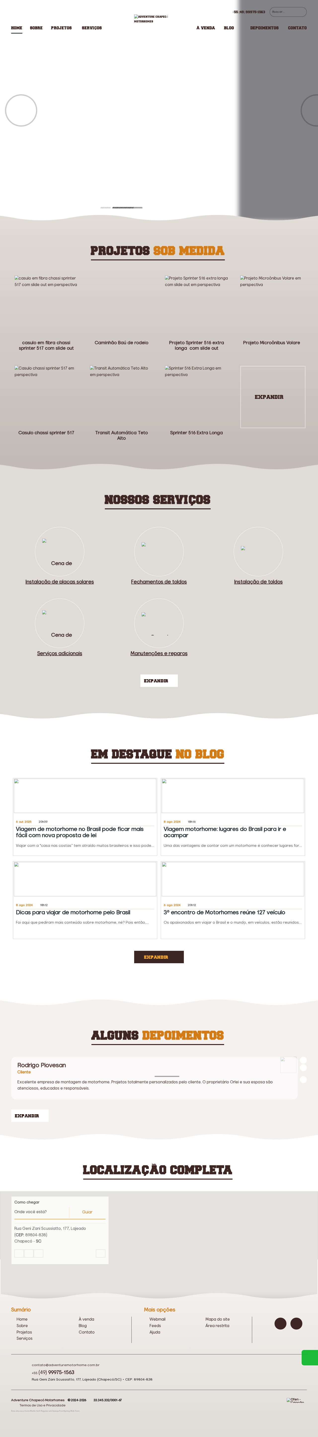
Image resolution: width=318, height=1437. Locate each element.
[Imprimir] (100, 1253)
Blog (229, 28)
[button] (159, 1233)
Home (16, 28)
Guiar (87, 1212)
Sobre (36, 28)
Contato (297, 28)
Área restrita (217, 1326)
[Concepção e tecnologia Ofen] (297, 1400)
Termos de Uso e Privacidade (43, 1405)
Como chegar (27, 1202)
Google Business (296, 1324)
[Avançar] (303, 1067)
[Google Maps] (19, 1253)
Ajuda (155, 1333)
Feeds (155, 1326)
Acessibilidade (15, 1403)
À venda (205, 28)
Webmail (157, 1320)
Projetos (61, 28)
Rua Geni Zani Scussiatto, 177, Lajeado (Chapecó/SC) (76, 1379)
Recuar (21, 110)
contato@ (66, 1365)
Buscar (302, 12)
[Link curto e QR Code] (15, 1423)
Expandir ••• (273, 397)
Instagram (280, 1324)
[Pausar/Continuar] (303, 1079)
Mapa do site (217, 1320)
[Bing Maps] (29, 1253)
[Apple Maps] (38, 1253)
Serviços (92, 28)
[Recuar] (303, 1060)
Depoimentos (264, 28)
